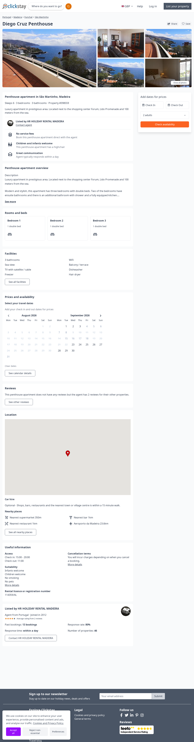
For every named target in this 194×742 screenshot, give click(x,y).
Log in (153, 6)
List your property (177, 6)
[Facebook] (121, 715)
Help (140, 6)
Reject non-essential (35, 732)
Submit (158, 696)
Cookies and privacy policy (89, 715)
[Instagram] (142, 715)
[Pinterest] (137, 715)
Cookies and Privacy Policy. (48, 723)
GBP (127, 6)
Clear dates (10, 366)
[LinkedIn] (132, 715)
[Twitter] (126, 715)
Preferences (58, 731)
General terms (82, 718)
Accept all (13, 732)
